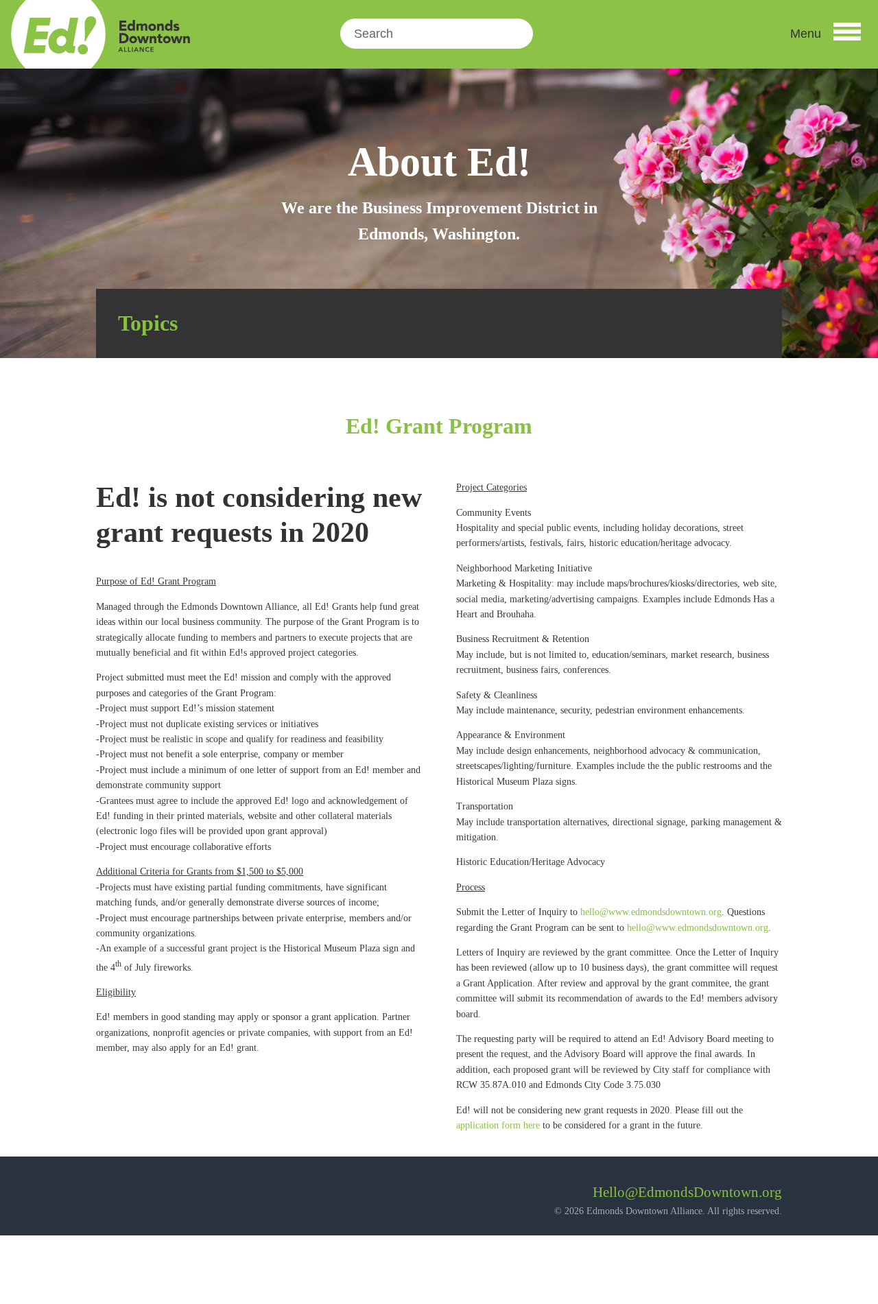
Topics (148, 323)
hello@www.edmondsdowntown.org (651, 912)
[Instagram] (143, 1197)
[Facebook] (106, 1197)
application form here (498, 1125)
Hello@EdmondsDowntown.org (687, 1192)
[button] (825, 34)
